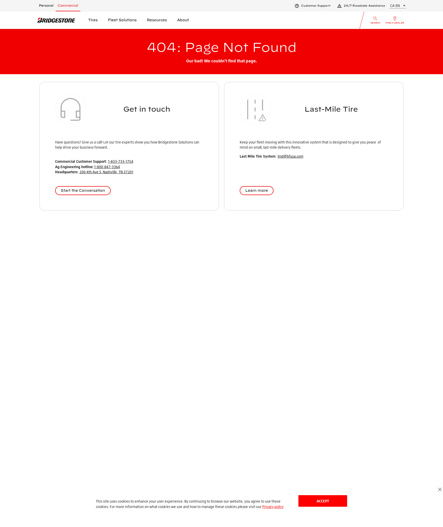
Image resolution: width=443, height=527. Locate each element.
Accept (323, 501)
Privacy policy (273, 506)
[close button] (440, 489)
